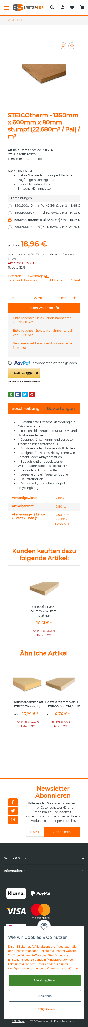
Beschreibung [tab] (25, 408)
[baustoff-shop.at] (29, 7)
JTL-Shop (18, 1021)
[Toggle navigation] (6, 7)
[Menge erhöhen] (74, 298)
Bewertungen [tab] (61, 408)
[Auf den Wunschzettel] (71, 45)
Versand (56, 254)
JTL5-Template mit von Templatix (52, 1021)
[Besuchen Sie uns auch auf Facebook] (13, 802)
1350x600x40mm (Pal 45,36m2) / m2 (47, 205)
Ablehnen (45, 996)
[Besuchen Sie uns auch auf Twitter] (13, 811)
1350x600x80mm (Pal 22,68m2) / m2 (47, 220)
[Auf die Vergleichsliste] (63, 45)
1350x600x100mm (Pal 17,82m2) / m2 (47, 227)
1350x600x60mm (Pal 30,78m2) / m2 (47, 212)
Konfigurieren (45, 1009)
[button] (52, 7)
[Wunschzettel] (72, 7)
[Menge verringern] (13, 298)
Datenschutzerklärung (57, 807)
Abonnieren (62, 831)
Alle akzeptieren (45, 980)
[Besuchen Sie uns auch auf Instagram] (13, 820)
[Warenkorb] (82, 7)
